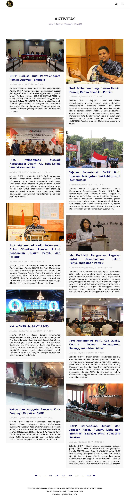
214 (57, 475)
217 (77, 475)
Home (50, 24)
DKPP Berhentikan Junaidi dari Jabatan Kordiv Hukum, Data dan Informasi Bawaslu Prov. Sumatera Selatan (94, 431)
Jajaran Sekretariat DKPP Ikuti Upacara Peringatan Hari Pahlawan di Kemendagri (94, 176)
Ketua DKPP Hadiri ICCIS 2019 (29, 326)
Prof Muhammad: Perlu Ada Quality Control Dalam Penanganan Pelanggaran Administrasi (94, 344)
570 (89, 475)
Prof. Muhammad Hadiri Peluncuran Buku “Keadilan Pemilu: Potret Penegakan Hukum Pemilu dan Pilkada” (35, 251)
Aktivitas (13, 84)
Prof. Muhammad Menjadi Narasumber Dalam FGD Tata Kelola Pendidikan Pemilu (35, 163)
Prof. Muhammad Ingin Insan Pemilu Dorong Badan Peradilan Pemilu (94, 90)
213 (50, 475)
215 (63, 475)
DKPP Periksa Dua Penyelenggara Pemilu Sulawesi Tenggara (35, 77)
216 (70, 475)
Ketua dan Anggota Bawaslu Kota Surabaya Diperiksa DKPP (35, 411)
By (26, 84)
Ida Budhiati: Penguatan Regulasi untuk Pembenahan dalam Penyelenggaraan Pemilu (94, 259)
